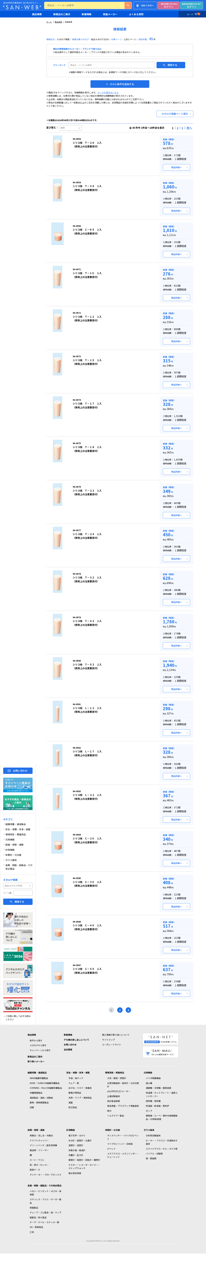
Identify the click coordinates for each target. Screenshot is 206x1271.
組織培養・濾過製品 (37, 1072)
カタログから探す (38, 1045)
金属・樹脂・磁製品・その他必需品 (44, 1185)
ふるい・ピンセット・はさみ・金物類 (45, 1193)
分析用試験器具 (153, 1135)
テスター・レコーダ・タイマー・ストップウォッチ (84, 1166)
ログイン (168, 5)
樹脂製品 (34, 1207)
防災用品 (72, 1107)
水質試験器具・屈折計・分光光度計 (123, 1085)
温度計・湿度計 (75, 1145)
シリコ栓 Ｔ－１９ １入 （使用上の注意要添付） (87, 447)
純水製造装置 (113, 1100)
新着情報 (86, 14)
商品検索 (37, 14)
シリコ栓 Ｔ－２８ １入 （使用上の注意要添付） (87, 142)
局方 (109, 1110)
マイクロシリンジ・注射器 (120, 1143)
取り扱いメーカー (36, 1061)
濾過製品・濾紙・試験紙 (41, 1097)
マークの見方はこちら (108, 92)
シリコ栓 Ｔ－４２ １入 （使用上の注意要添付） (87, 621)
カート (193, 14)
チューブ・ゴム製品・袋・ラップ (45, 1212)
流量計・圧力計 (75, 1155)
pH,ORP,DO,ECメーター (118, 1091)
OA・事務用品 (36, 1227)
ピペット (111, 1148)
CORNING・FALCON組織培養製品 (46, 1087)
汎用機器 (148, 1072)
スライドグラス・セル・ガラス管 (161, 1148)
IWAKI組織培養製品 (39, 1078)
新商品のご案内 (61, 14)
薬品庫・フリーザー (39, 1150)
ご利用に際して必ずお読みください (18, 1018)
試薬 (32, 1107)
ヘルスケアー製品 (115, 1115)
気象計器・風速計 (76, 1150)
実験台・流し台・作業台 (41, 1135)
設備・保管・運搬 (36, 1129)
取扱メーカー (110, 14)
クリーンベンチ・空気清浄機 (43, 1145)
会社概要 (68, 1049)
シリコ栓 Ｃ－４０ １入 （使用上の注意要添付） (87, 925)
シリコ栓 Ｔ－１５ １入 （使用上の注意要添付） (87, 360)
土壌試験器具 (113, 1096)
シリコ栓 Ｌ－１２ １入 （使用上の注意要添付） (87, 708)
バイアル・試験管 (154, 1153)
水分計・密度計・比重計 (80, 1140)
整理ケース (35, 1169)
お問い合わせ (20, 770)
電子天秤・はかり (76, 1135)
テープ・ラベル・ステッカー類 (44, 1222)
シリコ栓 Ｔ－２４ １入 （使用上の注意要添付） (87, 534)
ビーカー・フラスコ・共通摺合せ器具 (161, 1142)
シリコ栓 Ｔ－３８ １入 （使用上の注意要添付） (87, 186)
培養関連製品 (36, 1092)
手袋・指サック (75, 1078)
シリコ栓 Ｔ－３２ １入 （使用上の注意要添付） (87, 577)
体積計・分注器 (112, 1129)
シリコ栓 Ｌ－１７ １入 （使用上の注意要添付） (87, 751)
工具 (32, 1232)
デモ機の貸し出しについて (76, 1039)
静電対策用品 (74, 1092)
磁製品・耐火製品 (38, 1217)
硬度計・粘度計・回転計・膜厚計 (84, 1159)
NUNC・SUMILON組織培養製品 (45, 1083)
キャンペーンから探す (40, 1050)
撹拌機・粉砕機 (153, 1100)
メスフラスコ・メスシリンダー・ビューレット (123, 1155)
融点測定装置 (74, 1173)
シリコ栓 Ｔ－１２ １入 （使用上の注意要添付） (87, 316)
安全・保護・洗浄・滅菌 (78, 1072)
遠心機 (149, 1083)
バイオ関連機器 (153, 1078)
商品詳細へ (176, 167)
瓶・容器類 (151, 1158)
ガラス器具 (149, 1129)
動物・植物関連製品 (39, 1102)
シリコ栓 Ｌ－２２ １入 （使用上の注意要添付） (87, 795)
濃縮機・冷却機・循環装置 (158, 1087)
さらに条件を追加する (122, 84)
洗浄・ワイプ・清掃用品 (80, 1097)
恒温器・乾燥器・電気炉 (157, 1105)
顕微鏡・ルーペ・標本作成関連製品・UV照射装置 (161, 1117)
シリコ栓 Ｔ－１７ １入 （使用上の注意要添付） (87, 403)
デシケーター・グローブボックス (45, 1174)
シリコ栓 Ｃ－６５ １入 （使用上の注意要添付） (87, 229)
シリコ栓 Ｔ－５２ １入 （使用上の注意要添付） (87, 664)
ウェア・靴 (73, 1083)
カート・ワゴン (37, 1159)
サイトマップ (108, 1039)
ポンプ (149, 1110)
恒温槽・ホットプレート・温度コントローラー (161, 1094)
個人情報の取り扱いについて (116, 1034)
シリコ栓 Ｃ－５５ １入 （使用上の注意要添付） (87, 969)
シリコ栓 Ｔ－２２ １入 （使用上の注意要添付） (87, 490)
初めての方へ (147, 5)
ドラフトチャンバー (39, 1140)
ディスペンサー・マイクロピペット (123, 1137)
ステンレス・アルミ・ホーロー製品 (45, 1201)
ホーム (49, 22)
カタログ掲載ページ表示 (175, 114)
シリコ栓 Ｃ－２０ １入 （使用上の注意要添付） (87, 838)
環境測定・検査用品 (114, 1072)
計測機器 (70, 1129)
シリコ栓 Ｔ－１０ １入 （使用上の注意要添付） (87, 273)
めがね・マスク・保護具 (80, 1087)
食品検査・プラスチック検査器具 (123, 1105)
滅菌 (70, 1102)
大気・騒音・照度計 (116, 1078)
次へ (189, 127)
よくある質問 (136, 14)
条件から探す (36, 1040)
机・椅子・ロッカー (39, 1164)
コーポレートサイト (111, 1044)
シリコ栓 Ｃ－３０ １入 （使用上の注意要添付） (87, 882)
